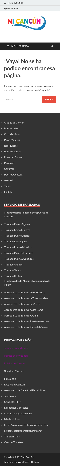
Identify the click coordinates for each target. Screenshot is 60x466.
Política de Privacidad (16, 355)
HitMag (35, 462)
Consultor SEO (12, 401)
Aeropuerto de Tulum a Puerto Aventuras (26, 321)
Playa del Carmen (13, 157)
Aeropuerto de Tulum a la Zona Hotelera (26, 298)
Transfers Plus (12, 436)
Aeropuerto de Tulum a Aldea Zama (23, 309)
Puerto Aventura (13, 174)
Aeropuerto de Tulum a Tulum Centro (24, 292)
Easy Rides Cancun (14, 384)
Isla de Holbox (12, 419)
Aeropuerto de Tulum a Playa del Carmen (26, 327)
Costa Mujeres (12, 134)
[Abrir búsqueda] (52, 46)
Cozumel (9, 168)
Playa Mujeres (12, 139)
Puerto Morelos (13, 151)
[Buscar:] (30, 99)
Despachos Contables (16, 407)
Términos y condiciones (16, 347)
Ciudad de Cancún (14, 122)
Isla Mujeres (11, 145)
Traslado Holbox (13, 276)
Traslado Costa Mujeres (17, 229)
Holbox (8, 191)
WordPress (23, 462)
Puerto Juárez (12, 128)
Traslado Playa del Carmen (18, 252)
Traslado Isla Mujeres (16, 241)
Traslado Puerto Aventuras (19, 258)
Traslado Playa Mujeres (17, 224)
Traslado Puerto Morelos (18, 247)
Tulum (7, 186)
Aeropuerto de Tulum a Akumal (21, 315)
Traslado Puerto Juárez (16, 235)
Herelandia (10, 378)
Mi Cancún (27, 457)
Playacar (9, 162)
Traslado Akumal (13, 264)
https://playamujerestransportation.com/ (26, 424)
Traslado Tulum (12, 270)
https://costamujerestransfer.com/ (23, 430)
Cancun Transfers (13, 442)
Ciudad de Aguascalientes (18, 413)
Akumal (8, 180)
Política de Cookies (14, 363)
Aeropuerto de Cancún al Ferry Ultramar (26, 390)
